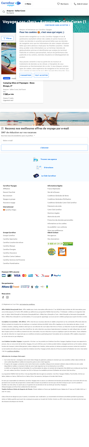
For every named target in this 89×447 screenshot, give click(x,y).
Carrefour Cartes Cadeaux (12, 256)
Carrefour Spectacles (10, 239)
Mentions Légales (54, 213)
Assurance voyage (9, 202)
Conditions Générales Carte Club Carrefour (62, 202)
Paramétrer (26, 75)
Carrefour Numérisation (11, 263)
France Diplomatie (54, 189)
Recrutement (7, 196)
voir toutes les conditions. (27, 304)
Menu (29, 4)
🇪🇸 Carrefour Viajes (9, 210)
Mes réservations (53, 239)
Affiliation (6, 189)
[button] (44, 12)
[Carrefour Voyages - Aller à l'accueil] (11, 3)
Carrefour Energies (9, 249)
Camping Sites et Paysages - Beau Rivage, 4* (19, 84)
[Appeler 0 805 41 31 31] (67, 244)
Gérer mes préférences (55, 230)
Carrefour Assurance (10, 253)
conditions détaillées (13, 351)
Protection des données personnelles (60, 220)
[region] (44, 51)
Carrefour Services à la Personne (14, 260)
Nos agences (52, 235)
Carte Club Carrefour (55, 209)
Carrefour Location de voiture (13, 242)
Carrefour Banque (9, 246)
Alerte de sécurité (54, 216)
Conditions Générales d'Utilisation (59, 199)
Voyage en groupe (9, 199)
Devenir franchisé (9, 192)
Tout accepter (41, 75)
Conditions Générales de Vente (58, 196)
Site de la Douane (53, 192)
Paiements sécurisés (55, 206)
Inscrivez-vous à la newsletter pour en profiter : (18, 136)
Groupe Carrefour (9, 235)
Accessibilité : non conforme (57, 227)
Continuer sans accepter (56, 25)
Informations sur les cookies (57, 223)
